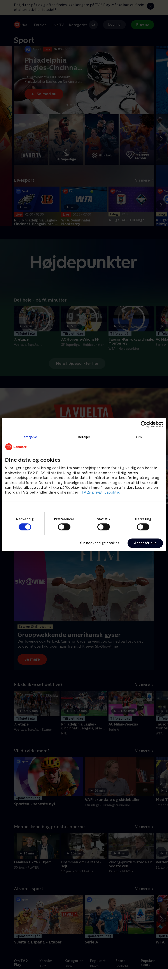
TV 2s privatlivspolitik (100, 492)
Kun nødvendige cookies (99, 543)
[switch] (64, 526)
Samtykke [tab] (29, 437)
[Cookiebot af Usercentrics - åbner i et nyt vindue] (144, 424)
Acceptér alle (145, 543)
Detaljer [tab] (84, 437)
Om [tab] (139, 437)
